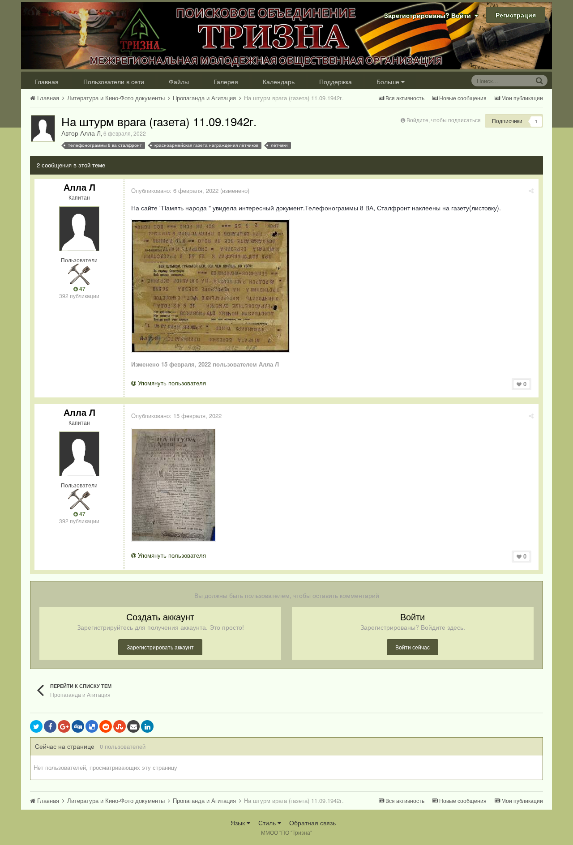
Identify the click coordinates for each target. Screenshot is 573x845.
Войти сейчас (412, 647)
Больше (387, 81)
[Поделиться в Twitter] (36, 726)
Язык (239, 822)
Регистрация (516, 14)
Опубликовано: (174, 190)
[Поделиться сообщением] (531, 190)
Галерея (226, 81)
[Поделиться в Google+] (64, 726)
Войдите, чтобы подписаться (443, 120)
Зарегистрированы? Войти (429, 15)
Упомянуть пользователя (171, 383)
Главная (46, 81)
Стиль (268, 822)
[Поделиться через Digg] (78, 726)
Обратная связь (312, 822)
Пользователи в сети (113, 81)
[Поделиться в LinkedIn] (147, 726)
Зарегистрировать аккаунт (160, 647)
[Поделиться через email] (133, 726)
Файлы (179, 81)
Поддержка (335, 81)
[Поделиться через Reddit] (105, 726)
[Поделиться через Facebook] (50, 726)
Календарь (279, 81)
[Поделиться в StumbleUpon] (119, 726)
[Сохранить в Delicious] (92, 726)
